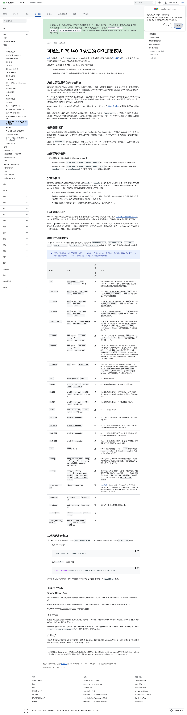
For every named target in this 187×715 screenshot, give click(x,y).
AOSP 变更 (54, 33)
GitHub (34, 701)
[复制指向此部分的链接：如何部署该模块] (67, 153)
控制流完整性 (113, 106)
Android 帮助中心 (141, 681)
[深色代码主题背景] (135, 551)
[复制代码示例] (138, 551)
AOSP (49, 43)
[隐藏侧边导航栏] (26, 711)
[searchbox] (15, 21)
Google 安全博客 (89, 691)
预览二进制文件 (37, 691)
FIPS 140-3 (116, 58)
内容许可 (64, 664)
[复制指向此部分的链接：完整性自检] (62, 178)
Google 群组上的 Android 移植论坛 (95, 701)
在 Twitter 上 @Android (91, 681)
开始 (178, 26)
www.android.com (141, 691)
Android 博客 (87, 688)
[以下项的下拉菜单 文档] (25, 2)
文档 (20, 3)
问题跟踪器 (139, 701)
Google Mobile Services (143, 695)
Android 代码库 (37, 681)
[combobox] (145, 3)
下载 (33, 688)
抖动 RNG (104, 485)
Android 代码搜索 (36, 3)
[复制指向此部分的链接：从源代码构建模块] (70, 536)
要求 (33, 684)
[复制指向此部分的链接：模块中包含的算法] (70, 238)
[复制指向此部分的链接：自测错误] (58, 635)
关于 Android (36, 710)
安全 (27, 14)
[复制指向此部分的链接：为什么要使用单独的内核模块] (83, 82)
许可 (57, 710)
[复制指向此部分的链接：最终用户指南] (65, 588)
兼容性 (49, 14)
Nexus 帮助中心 (140, 688)
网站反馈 (74, 710)
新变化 (5, 14)
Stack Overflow (140, 698)
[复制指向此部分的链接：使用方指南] (60, 615)
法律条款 (51, 710)
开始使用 (16, 14)
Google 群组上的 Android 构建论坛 (95, 698)
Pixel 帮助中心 (140, 684)
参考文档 (85, 14)
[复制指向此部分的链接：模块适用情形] (65, 127)
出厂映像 (35, 695)
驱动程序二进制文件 (38, 698)
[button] (13, 34)
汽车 (74, 14)
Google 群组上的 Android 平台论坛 (95, 695)
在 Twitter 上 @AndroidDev (92, 684)
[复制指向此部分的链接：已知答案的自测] (67, 212)
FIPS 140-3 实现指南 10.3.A (126, 217)
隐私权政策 (65, 710)
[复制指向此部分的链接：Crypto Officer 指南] (69, 593)
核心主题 (38, 14)
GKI (48, 58)
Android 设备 (62, 14)
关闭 (167, 26)
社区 (44, 710)
